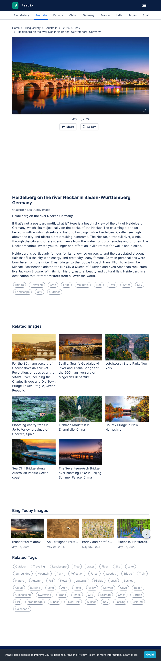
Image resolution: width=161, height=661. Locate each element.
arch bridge (35, 601)
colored (138, 601)
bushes (128, 580)
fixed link (73, 601)
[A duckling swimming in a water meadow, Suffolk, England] (145, 75)
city (39, 291)
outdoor (54, 291)
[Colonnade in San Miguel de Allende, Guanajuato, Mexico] (15, 75)
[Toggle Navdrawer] (144, 5)
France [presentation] (105, 15)
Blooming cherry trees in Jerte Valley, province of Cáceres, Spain (30, 429)
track (77, 594)
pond (77, 587)
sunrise (54, 601)
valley (92, 587)
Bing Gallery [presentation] (21, 15)
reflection (76, 573)
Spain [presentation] (146, 15)
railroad (105, 594)
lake (66, 284)
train (142, 573)
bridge (19, 284)
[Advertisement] (80, 164)
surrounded (22, 573)
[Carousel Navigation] (80, 536)
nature (19, 580)
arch (53, 284)
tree (99, 284)
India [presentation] (119, 15)
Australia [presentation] (41, 15)
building (35, 587)
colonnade (22, 609)
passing (120, 601)
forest (94, 573)
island (62, 594)
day (105, 601)
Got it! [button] (150, 654)
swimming (44, 594)
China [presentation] (73, 15)
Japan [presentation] (132, 15)
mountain (83, 284)
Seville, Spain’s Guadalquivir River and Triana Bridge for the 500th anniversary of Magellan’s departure (79, 370)
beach (138, 587)
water (126, 284)
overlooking (23, 594)
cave (123, 587)
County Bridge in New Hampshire (121, 427)
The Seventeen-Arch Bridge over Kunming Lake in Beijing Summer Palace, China (80, 472)
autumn (36, 580)
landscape (22, 291)
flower (64, 580)
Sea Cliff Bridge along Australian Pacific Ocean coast (30, 472)
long (51, 587)
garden (137, 594)
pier (17, 601)
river (112, 284)
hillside (98, 580)
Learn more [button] (130, 654)
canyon (108, 587)
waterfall (81, 580)
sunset (91, 601)
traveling (37, 284)
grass (121, 594)
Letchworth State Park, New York (126, 365)
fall (50, 580)
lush (114, 580)
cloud (19, 587)
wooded (111, 573)
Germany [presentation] (88, 15)
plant (60, 573)
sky (139, 284)
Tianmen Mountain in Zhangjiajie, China (74, 427)
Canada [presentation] (58, 15)
